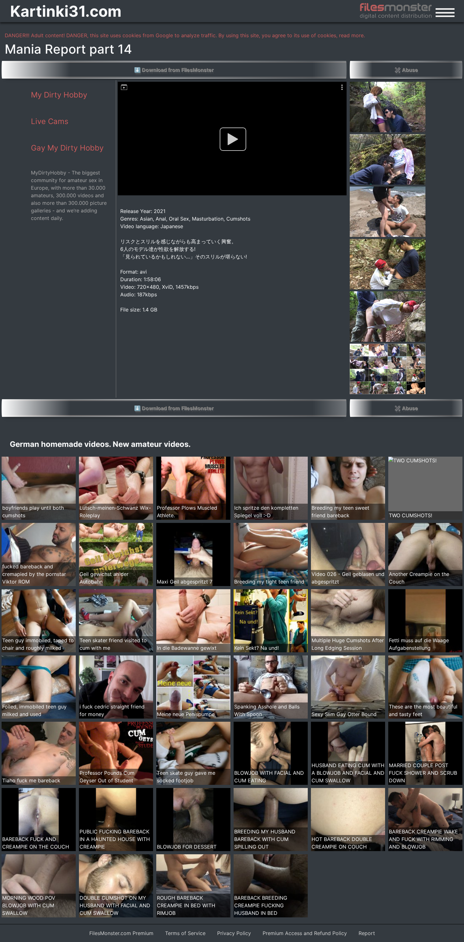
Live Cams (49, 121)
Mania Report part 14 (68, 49)
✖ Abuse (406, 70)
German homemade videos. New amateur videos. (100, 444)
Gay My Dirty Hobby (67, 147)
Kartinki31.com (66, 11)
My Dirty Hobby (59, 94)
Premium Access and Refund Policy (305, 933)
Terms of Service (185, 933)
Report (367, 933)
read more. (352, 35)
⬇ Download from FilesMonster (174, 70)
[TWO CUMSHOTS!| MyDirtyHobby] (412, 460)
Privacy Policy (234, 933)
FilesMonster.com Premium (121, 933)
